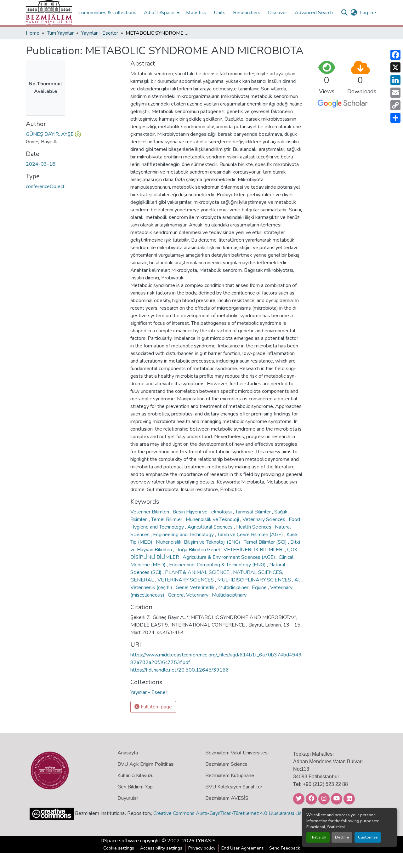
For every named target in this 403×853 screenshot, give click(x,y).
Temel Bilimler (167, 519)
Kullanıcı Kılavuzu (135, 775)
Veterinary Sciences (264, 519)
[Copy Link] (395, 105)
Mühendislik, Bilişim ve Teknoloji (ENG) (198, 542)
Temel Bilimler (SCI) (266, 542)
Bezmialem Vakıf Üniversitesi (237, 752)
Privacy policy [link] (201, 848)
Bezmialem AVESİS (226, 798)
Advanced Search (314, 12)
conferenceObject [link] (45, 186)
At (297, 579)
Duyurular (127, 798)
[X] (395, 67)
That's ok (318, 837)
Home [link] (32, 33)
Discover (277, 12)
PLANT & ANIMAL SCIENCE (198, 572)
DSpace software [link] (119, 840)
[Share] (395, 118)
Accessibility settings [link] (161, 848)
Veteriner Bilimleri (150, 511)
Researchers (246, 12)
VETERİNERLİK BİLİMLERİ (254, 549)
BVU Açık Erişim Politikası (145, 764)
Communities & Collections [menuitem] (107, 12)
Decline (342, 837)
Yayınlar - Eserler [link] (99, 33)
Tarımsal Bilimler (253, 511)
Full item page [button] (155, 706)
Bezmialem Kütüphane (229, 775)
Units (219, 12)
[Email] (395, 92)
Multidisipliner (234, 587)
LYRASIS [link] (206, 840)
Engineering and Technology (184, 534)
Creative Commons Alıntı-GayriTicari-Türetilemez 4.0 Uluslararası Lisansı (231, 813)
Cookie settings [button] (118, 848)
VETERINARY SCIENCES (186, 579)
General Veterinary (189, 595)
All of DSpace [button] (159, 12)
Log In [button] (367, 12)
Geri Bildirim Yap (135, 786)
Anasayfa (127, 752)
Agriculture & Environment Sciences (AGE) (229, 557)
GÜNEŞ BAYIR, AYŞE (50, 134)
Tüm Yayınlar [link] (60, 33)
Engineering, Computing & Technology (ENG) (218, 564)
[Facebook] (395, 55)
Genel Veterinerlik (196, 587)
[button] (49, 12)
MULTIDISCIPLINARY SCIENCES (254, 579)
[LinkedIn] (395, 80)
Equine (260, 587)
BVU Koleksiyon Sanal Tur (233, 786)
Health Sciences (254, 527)
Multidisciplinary (229, 595)
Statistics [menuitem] (196, 12)
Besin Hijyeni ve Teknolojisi (203, 511)
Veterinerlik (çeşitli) (151, 587)
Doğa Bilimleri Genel (198, 549)
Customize (367, 837)
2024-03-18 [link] (40, 164)
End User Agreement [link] (242, 848)
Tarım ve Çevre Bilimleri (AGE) (250, 534)
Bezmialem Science (226, 764)
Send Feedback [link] (284, 848)
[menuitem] (161, 12)
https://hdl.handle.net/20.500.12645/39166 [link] (179, 670)
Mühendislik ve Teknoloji (213, 519)
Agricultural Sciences (210, 527)
